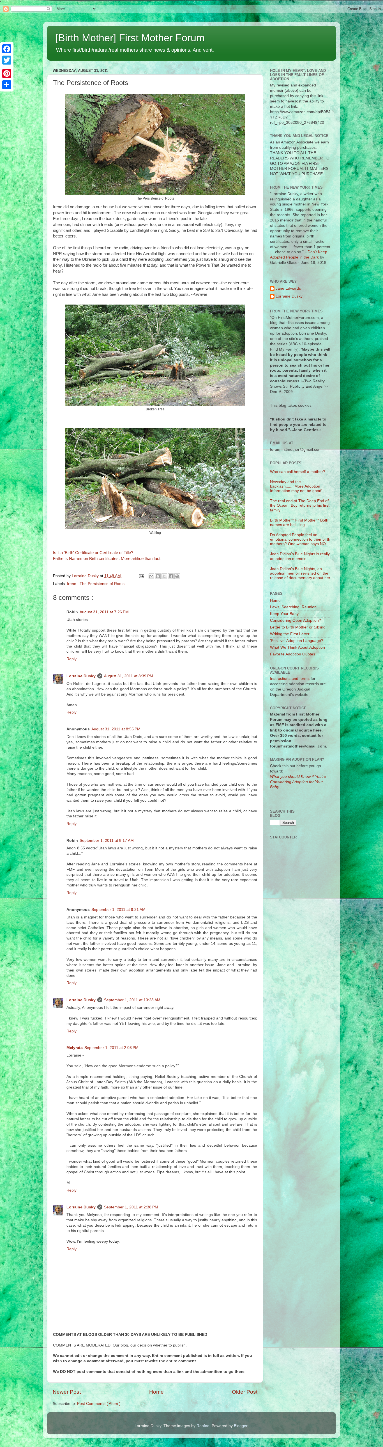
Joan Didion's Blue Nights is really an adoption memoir (300, 556)
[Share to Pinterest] (177, 576)
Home (156, 1392)
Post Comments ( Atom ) (99, 1404)
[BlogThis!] (158, 576)
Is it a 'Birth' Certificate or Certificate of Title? (93, 552)
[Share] (6, 84)
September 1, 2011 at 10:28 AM (132, 1000)
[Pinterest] (6, 73)
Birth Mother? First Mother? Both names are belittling (299, 522)
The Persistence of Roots (102, 584)
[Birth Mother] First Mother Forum (130, 38)
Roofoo (203, 1426)
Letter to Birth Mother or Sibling (298, 627)
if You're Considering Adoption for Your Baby (298, 781)
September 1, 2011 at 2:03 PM (111, 1048)
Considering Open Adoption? (295, 620)
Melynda (74, 1048)
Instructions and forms (290, 678)
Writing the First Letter (290, 634)
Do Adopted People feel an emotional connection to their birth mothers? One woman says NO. (300, 539)
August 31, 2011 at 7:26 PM (104, 612)
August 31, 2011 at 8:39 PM (128, 676)
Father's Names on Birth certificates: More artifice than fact (106, 558)
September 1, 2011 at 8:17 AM (107, 840)
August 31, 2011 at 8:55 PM (115, 729)
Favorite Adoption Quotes (292, 654)
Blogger (240, 1426)
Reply (71, 659)
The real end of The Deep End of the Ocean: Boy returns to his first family (299, 505)
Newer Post (67, 1392)
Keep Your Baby (284, 614)
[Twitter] (6, 60)
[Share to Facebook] (171, 576)
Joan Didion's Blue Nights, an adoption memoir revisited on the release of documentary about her (300, 573)
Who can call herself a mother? (297, 472)
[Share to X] (164, 576)
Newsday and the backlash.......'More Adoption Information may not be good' (296, 486)
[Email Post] (141, 576)
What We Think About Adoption (297, 647)
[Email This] (151, 576)
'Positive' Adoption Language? (296, 641)
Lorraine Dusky (81, 676)
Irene (72, 584)
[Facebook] (6, 48)
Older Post (244, 1392)
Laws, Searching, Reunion (293, 607)
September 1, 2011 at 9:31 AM (118, 909)
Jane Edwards (288, 288)
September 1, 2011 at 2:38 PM (131, 1207)
